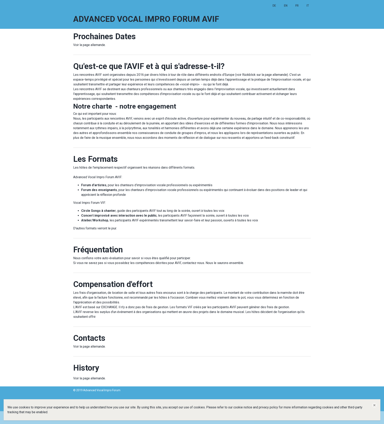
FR (297, 5)
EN (285, 5)
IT (308, 5)
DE (274, 5)
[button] (374, 405)
